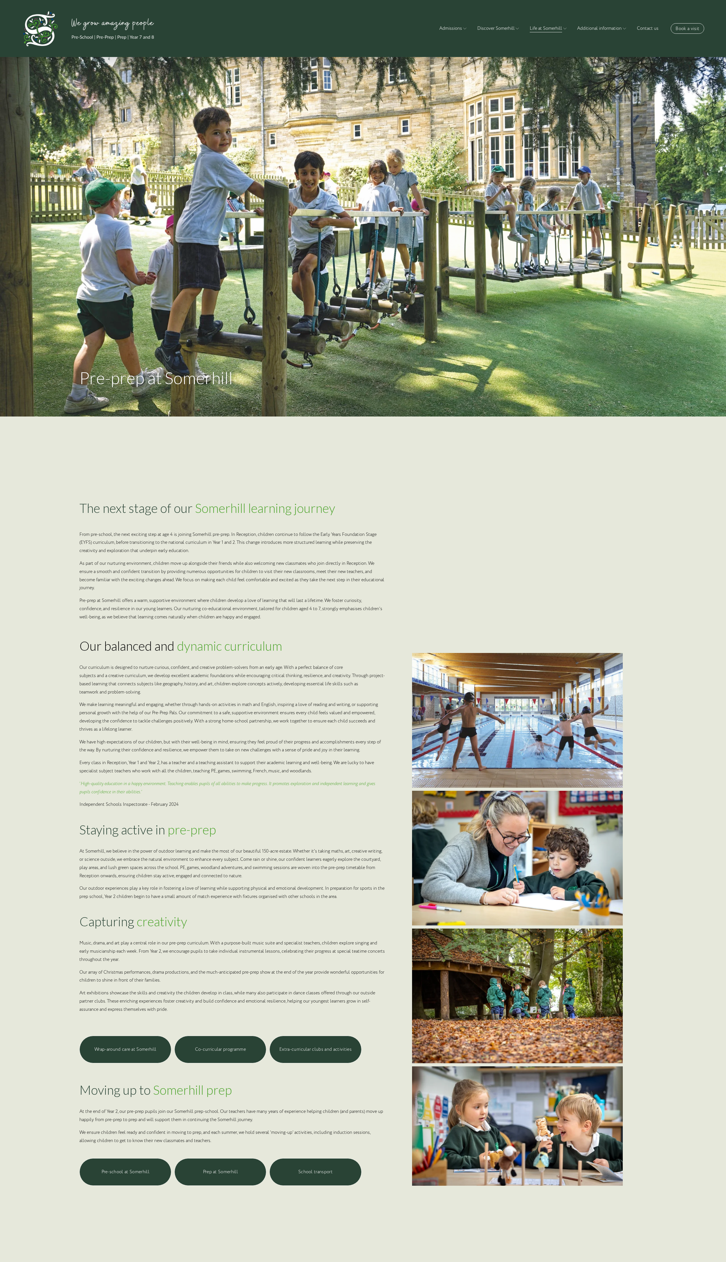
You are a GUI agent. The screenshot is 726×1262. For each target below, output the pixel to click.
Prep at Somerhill (220, 1172)
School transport (315, 1172)
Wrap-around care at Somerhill (125, 1049)
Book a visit (687, 29)
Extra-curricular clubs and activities (315, 1049)
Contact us (648, 28)
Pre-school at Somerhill (125, 1172)
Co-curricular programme (220, 1049)
